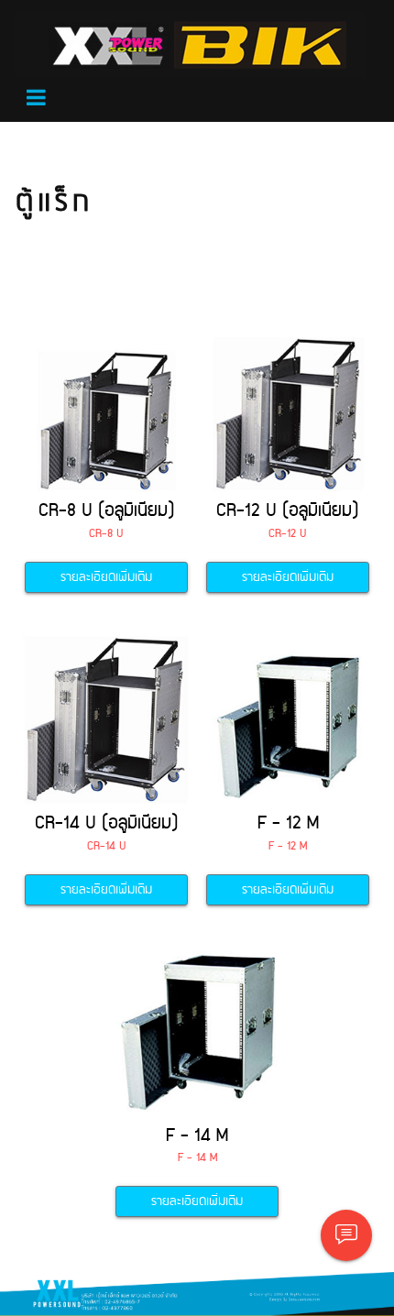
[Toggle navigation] (36, 98)
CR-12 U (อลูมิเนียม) (287, 511)
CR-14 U (106, 846)
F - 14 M (197, 1136)
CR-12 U (287, 533)
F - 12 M (288, 823)
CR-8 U (106, 533)
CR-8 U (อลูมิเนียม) (106, 511)
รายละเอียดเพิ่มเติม (106, 577)
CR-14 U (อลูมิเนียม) (107, 823)
